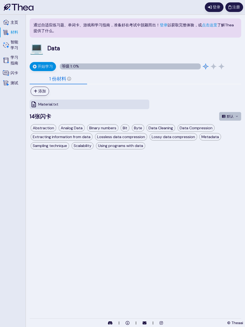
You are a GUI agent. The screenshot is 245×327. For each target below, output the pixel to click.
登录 (163, 25)
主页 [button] (14, 22)
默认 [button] (230, 116)
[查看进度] (213, 66)
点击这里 (209, 25)
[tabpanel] (135, 98)
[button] (13, 33)
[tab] (58, 78)
